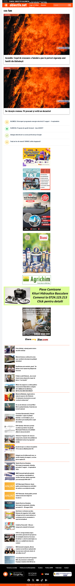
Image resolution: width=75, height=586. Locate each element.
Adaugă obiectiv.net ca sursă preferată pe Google (26, 135)
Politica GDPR (49, 568)
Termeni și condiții (12, 568)
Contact (66, 568)
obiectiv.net (18, 5)
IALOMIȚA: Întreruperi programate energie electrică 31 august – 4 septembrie (34, 121)
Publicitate (59, 568)
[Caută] (69, 5)
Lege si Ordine (34, 5)
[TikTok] (42, 580)
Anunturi (43, 5)
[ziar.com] (42, 339)
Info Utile (44, 3)
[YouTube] (37, 580)
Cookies (40, 568)
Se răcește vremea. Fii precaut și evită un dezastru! (28, 111)
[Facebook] (29, 580)
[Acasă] (6, 5)
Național (31, 7)
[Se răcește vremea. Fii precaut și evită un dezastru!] (37, 68)
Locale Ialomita (34, 3)
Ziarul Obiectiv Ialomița (19, 1)
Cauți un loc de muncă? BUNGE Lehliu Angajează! (25, 141)
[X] (33, 580)
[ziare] (30, 339)
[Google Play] (46, 580)
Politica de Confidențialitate (27, 568)
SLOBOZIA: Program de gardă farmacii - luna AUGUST (26, 128)
